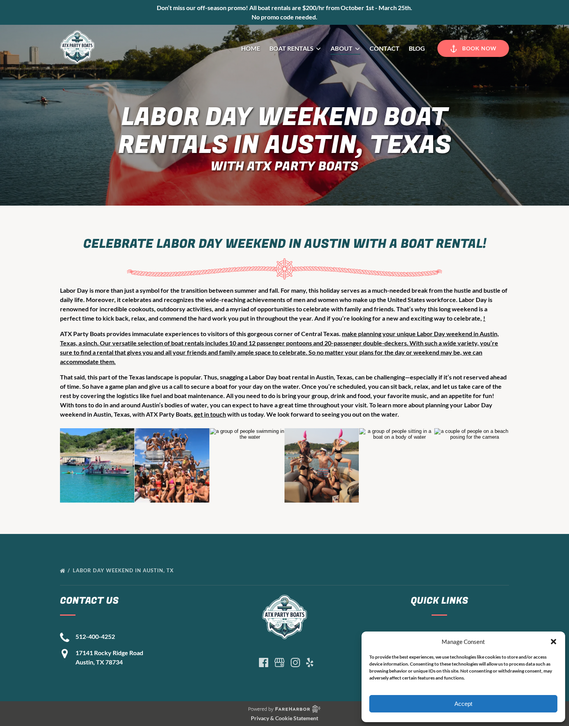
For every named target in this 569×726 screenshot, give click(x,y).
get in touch (210, 414)
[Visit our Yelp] (309, 662)
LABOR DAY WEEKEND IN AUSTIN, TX (124, 570)
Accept (463, 703)
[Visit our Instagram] (295, 662)
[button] (553, 641)
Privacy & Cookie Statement (284, 718)
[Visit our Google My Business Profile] (279, 662)
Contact (384, 48)
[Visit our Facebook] (263, 662)
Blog (417, 48)
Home (250, 48)
